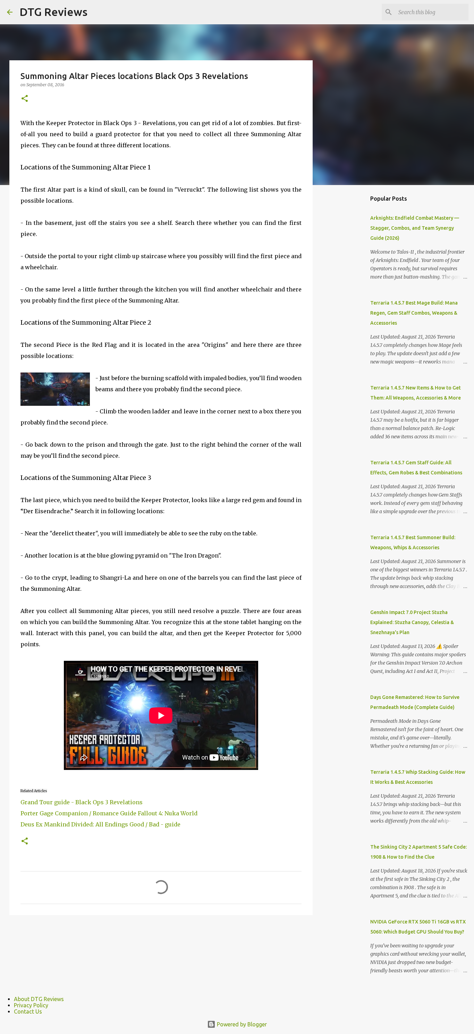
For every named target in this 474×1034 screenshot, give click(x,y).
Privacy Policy (31, 1005)
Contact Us (28, 1011)
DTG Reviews (53, 12)
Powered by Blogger (241, 1024)
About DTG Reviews (39, 999)
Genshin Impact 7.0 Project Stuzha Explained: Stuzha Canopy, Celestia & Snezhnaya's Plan (412, 622)
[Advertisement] (348, 299)
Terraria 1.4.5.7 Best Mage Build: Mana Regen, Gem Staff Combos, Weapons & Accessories (414, 313)
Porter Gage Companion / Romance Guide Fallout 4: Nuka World (108, 813)
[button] (24, 99)
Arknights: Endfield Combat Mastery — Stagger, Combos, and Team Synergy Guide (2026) (414, 228)
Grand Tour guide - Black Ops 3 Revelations (81, 802)
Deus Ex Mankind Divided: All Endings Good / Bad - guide (100, 824)
